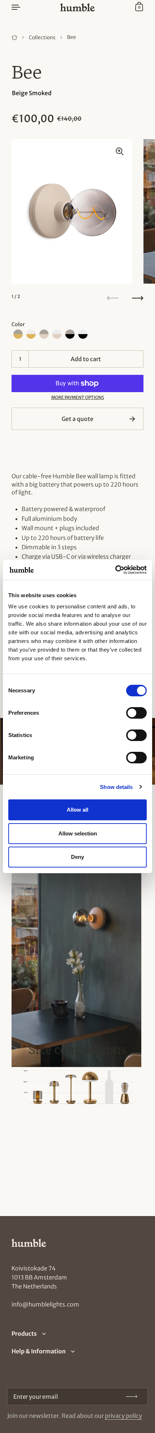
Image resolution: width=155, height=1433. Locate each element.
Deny (77, 857)
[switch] (129, 710)
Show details (116, 787)
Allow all (77, 810)
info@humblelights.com (45, 1304)
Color (18, 324)
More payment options (77, 397)
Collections (42, 37)
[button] (18, 334)
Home (14, 37)
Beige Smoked (32, 92)
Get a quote (77, 418)
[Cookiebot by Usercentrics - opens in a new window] (115, 569)
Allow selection (77, 833)
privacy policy (123, 1415)
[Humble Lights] (77, 7)
